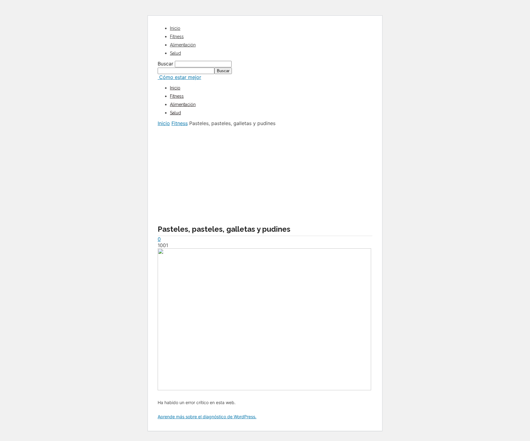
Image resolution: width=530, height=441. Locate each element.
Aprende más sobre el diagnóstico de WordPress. (207, 416)
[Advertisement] (265, 172)
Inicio (175, 28)
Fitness (177, 36)
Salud (175, 53)
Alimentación (183, 44)
